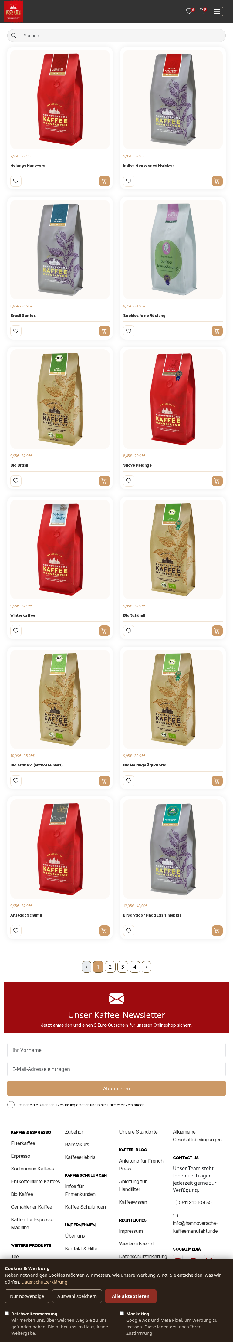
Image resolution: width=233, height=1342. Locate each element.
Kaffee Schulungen (85, 1207)
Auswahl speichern (77, 1296)
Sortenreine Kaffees (32, 1169)
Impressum (131, 1231)
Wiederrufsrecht (136, 1244)
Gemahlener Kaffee (31, 1207)
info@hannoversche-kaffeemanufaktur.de (195, 1227)
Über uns (75, 1236)
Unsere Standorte (138, 1132)
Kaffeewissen (133, 1202)
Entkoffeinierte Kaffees (35, 1181)
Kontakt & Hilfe (81, 1248)
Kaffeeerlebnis (80, 1157)
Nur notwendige (27, 1296)
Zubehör (74, 1132)
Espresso (20, 1156)
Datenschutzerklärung (143, 1256)
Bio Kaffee (22, 1194)
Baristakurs (77, 1144)
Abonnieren (116, 1088)
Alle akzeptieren (131, 1296)
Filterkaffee (23, 1143)
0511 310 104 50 (194, 1202)
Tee (15, 1256)
